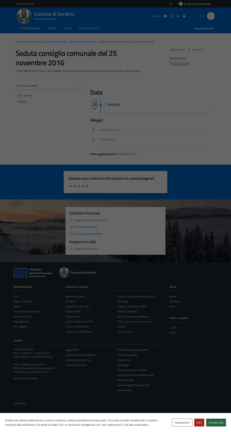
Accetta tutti (216, 422)
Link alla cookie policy (136, 425)
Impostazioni (182, 422)
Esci (199, 422)
